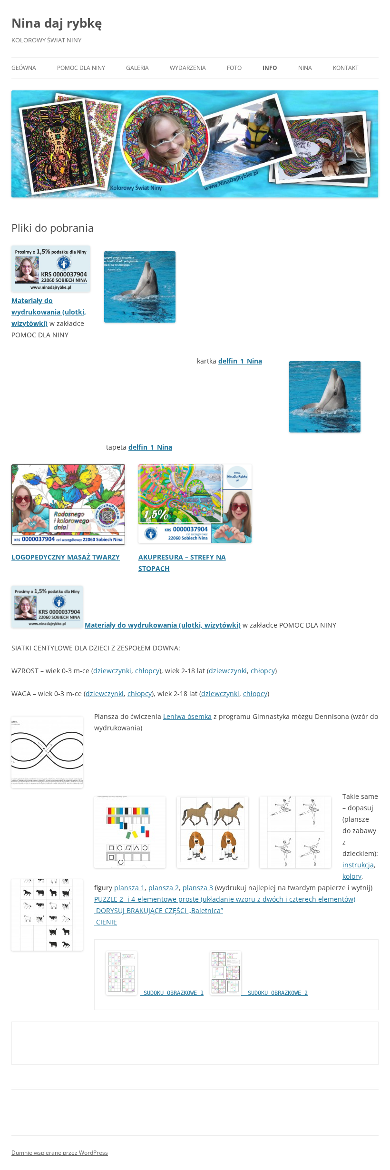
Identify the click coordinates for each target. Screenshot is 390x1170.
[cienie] (47, 915)
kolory (351, 876)
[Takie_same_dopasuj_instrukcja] (130, 832)
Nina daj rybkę (56, 22)
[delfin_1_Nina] (140, 287)
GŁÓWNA (23, 68)
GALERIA (137, 68)
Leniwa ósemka (187, 716)
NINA (305, 68)
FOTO (234, 68)
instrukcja (358, 864)
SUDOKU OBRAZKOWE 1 (172, 993)
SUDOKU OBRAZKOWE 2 (274, 993)
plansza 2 (163, 887)
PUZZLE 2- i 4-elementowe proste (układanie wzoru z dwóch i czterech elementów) (224, 899)
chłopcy (147, 670)
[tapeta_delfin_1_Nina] (325, 397)
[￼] (50, 289)
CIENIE (105, 921)
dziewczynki (112, 670)
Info (270, 68)
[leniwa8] (47, 752)
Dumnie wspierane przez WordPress (59, 1153)
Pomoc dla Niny (81, 68)
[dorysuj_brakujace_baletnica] (295, 832)
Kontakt (346, 68)
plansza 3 (198, 887)
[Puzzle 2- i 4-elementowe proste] (212, 832)
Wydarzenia (188, 68)
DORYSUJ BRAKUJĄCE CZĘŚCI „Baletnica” (159, 910)
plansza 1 (129, 887)
